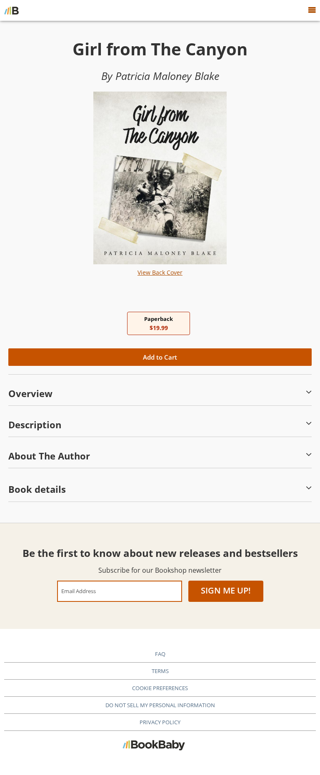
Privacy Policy (160, 722)
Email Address (78, 590)
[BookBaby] (11, 10)
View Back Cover (160, 272)
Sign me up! (226, 590)
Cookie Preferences (160, 688)
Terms (160, 671)
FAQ (160, 654)
